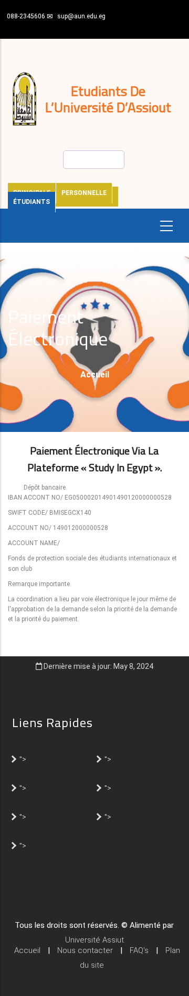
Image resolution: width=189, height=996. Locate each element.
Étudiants (31, 201)
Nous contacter (85, 950)
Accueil (94, 375)
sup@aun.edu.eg (81, 16)
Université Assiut (94, 940)
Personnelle (84, 193)
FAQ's (139, 950)
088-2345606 (26, 16)
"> (22, 758)
